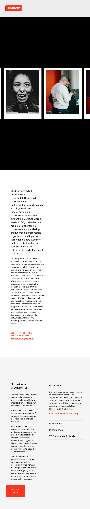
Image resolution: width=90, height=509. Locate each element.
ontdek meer (15, 491)
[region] (45, 93)
